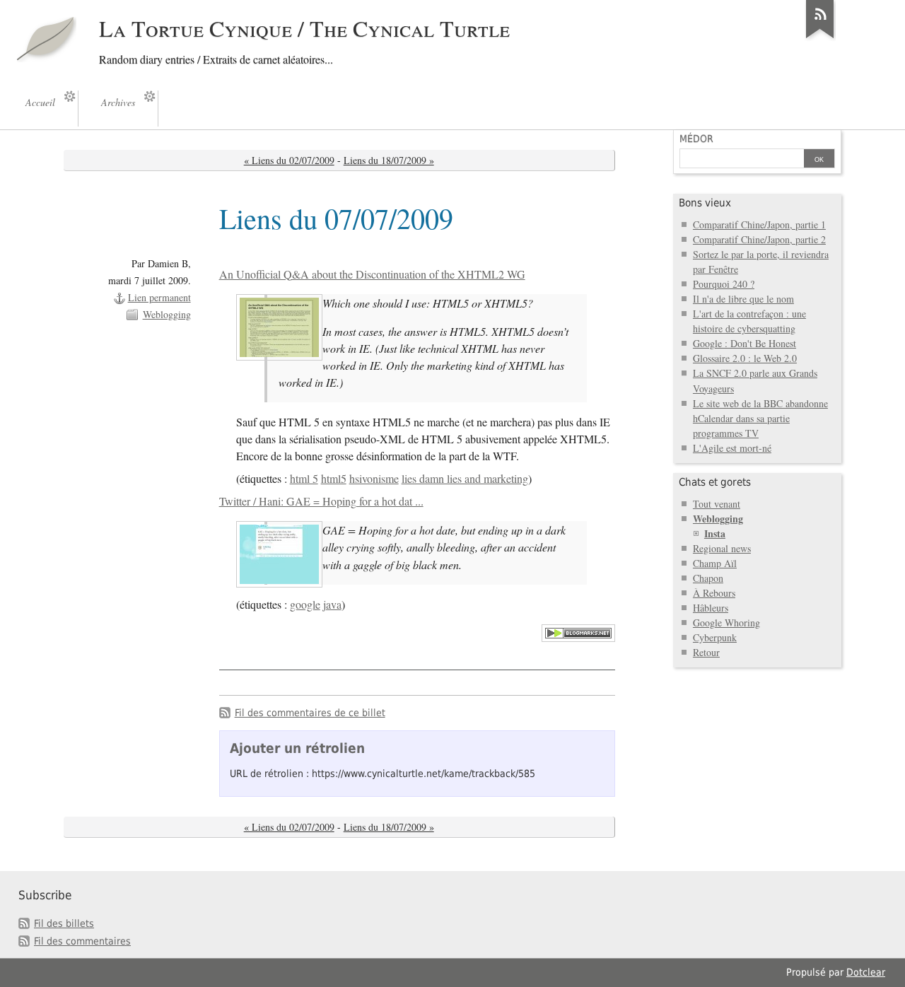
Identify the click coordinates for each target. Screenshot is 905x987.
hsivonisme (374, 478)
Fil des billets (64, 923)
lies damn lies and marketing (465, 478)
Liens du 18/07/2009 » (389, 160)
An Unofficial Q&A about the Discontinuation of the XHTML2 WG (372, 274)
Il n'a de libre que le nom (743, 298)
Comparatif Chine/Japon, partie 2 (759, 239)
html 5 (304, 478)
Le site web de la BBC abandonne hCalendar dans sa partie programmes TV (760, 418)
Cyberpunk (715, 637)
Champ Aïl (715, 563)
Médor (696, 138)
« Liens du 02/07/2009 (289, 160)
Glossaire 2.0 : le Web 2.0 (745, 358)
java (332, 604)
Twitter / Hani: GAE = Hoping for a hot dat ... (321, 501)
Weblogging (167, 314)
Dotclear (865, 972)
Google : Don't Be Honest (744, 343)
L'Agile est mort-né (732, 448)
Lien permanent (159, 297)
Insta (714, 533)
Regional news (722, 548)
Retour (706, 652)
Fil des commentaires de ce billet (310, 712)
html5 (333, 478)
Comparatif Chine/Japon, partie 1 (759, 224)
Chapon (708, 578)
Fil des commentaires (82, 941)
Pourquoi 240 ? (723, 284)
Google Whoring (726, 622)
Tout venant (716, 503)
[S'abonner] (820, 38)
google (305, 604)
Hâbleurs (710, 607)
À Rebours (714, 593)
